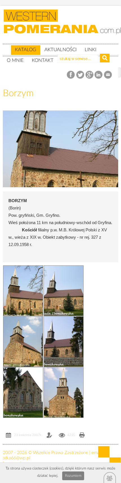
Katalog (25, 49)
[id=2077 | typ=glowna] (7, 47)
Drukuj (82, 435)
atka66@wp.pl (16, 458)
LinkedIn (99, 75)
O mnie (15, 60)
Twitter (80, 75)
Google (89, 75)
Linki (90, 49)
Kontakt (42, 60)
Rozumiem (73, 476)
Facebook (71, 75)
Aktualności (60, 49)
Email (108, 75)
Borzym (18, 93)
